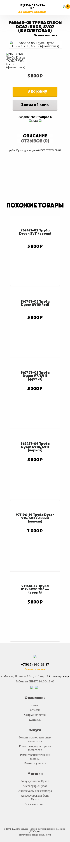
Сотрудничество (35, 714)
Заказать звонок (32, 12)
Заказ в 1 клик (35, 104)
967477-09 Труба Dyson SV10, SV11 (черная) (35, 446)
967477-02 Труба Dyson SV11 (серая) (35, 232)
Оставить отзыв (45, 35)
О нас (35, 705)
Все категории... (35, 804)
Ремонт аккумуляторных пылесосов (35, 748)
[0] (65, 9)
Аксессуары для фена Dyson (35, 797)
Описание (35, 135)
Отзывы (35, 710)
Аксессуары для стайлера (35, 790)
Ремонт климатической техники (35, 756)
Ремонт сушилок (35, 763)
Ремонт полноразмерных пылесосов (35, 739)
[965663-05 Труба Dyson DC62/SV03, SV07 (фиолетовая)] (35, 44)
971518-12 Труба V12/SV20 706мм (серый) (35, 589)
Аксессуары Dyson (35, 786)
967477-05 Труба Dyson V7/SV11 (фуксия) (35, 375)
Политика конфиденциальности (35, 834)
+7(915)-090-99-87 (32, 6)
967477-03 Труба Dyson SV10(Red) (35, 303)
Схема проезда (59, 676)
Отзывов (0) (35, 141)
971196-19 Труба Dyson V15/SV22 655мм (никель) (35, 518)
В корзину (37, 91)
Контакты (35, 719)
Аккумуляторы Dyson (35, 781)
